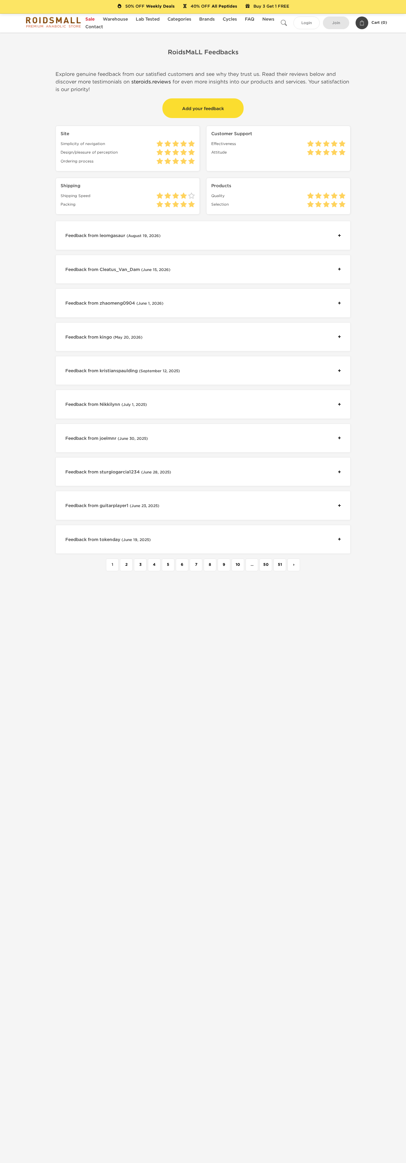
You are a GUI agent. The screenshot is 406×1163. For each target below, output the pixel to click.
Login (306, 23)
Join (336, 23)
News (268, 19)
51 (280, 564)
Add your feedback (203, 108)
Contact (94, 27)
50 (266, 564)
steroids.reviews (151, 82)
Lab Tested (148, 19)
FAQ (249, 19)
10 (238, 564)
